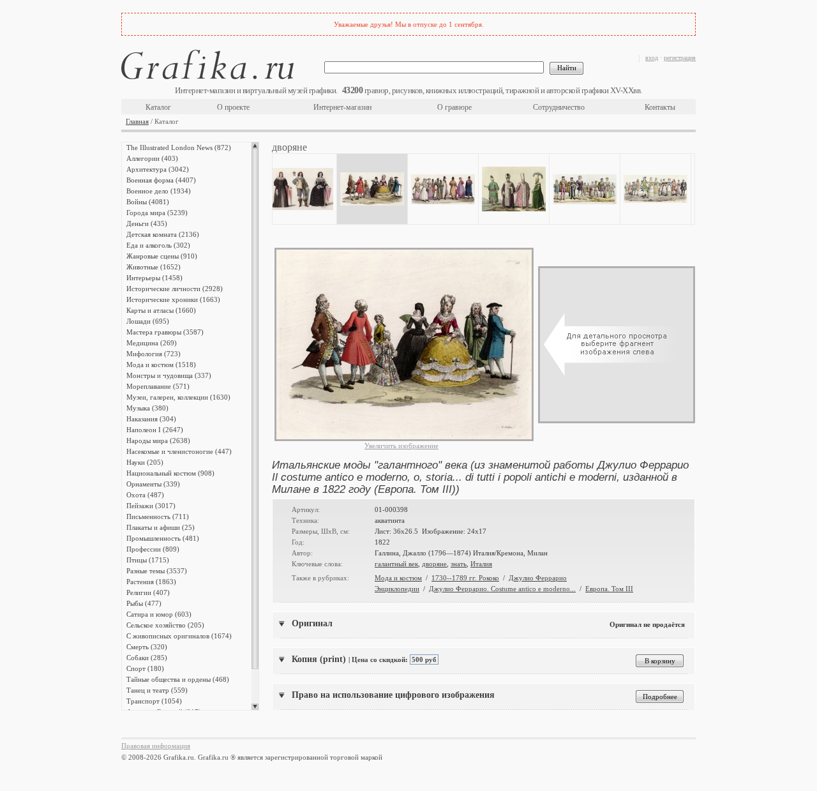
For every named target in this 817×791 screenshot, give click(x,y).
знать (459, 564)
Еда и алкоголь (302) (158, 245)
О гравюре (454, 107)
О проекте (233, 107)
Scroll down (255, 707)
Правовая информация (155, 746)
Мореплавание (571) (158, 386)
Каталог (158, 107)
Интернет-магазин (342, 107)
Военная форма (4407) (161, 180)
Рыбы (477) (143, 603)
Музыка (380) (147, 408)
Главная (137, 121)
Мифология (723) (153, 354)
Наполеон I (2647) (154, 429)
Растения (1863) (151, 581)
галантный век (396, 564)
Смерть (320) (146, 647)
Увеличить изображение (401, 445)
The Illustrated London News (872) (178, 147)
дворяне (434, 564)
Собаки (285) (146, 657)
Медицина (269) (151, 343)
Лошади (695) (147, 321)
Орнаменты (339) (153, 484)
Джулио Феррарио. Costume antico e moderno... (502, 588)
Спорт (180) (145, 668)
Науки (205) (144, 462)
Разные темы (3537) (156, 571)
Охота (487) (145, 495)
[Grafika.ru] (207, 67)
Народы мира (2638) (158, 440)
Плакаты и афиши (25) (160, 527)
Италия (481, 564)
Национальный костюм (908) (170, 473)
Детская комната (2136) (162, 234)
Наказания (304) (151, 419)
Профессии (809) (152, 549)
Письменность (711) (157, 516)
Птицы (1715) (147, 560)
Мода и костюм (398, 578)
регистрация (680, 57)
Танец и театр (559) (157, 690)
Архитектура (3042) (157, 169)
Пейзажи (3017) (151, 505)
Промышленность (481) (162, 538)
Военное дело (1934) (158, 191)
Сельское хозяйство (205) (165, 625)
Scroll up (255, 145)
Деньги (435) (146, 223)
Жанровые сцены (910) (161, 256)
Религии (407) (148, 592)
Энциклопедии (397, 588)
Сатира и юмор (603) (158, 614)
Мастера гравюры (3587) (165, 332)
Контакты (660, 107)
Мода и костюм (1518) (161, 364)
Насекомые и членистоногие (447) (179, 451)
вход (651, 57)
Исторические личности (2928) (174, 288)
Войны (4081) (147, 202)
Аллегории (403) (152, 158)
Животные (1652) (153, 267)
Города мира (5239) (157, 212)
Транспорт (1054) (154, 701)
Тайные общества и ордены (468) (177, 679)
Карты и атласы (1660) (161, 310)
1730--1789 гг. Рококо (465, 578)
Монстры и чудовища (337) (168, 375)
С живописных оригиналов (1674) (179, 636)
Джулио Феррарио (538, 578)
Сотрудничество (559, 107)
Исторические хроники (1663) (173, 299)
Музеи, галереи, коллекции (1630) (178, 397)
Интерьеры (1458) (154, 278)
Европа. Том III (609, 588)
